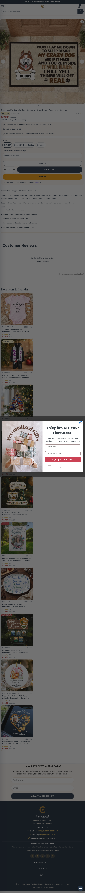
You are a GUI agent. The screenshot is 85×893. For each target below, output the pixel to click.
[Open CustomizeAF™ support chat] (80, 888)
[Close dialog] (80, 422)
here (49, 465)
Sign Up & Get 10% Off (62, 459)
